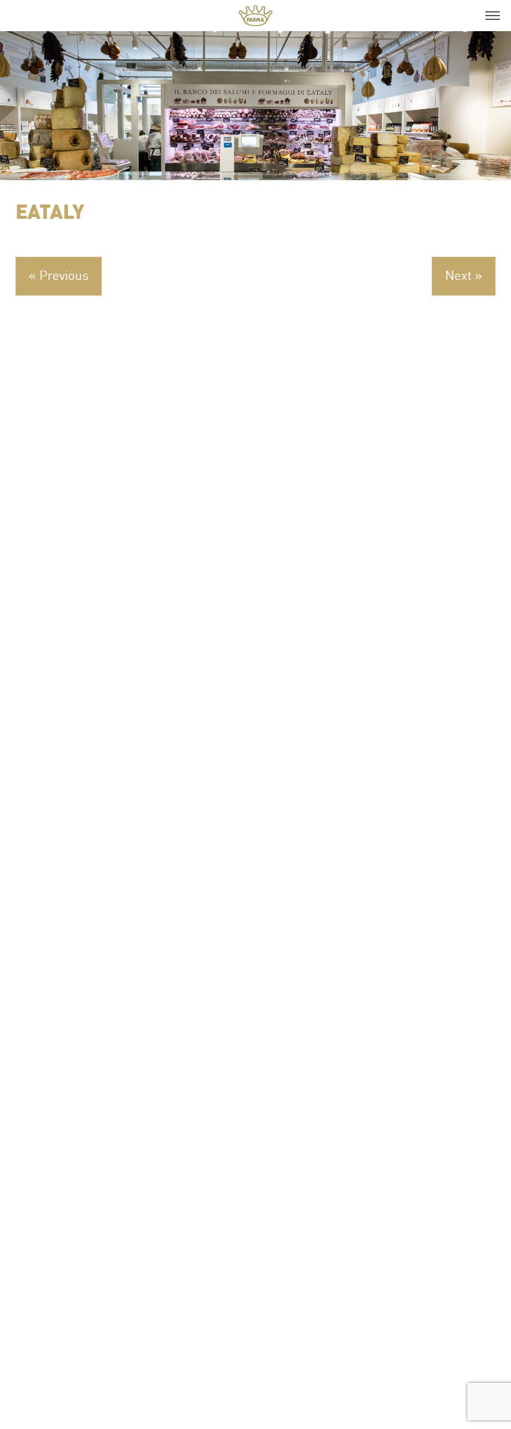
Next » (463, 275)
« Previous (58, 275)
